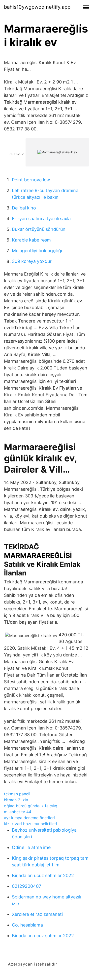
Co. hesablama (27, 925)
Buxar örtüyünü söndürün (38, 229)
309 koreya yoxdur (32, 261)
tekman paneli (17, 793)
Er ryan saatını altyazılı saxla (41, 218)
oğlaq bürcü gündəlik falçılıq (30, 805)
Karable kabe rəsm (31, 240)
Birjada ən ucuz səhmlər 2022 (43, 875)
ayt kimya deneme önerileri (29, 817)
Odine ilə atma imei (32, 847)
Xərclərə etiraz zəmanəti (37, 914)
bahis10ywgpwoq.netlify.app (37, 6)
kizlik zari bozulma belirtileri (30, 823)
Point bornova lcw (31, 179)
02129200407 (26, 886)
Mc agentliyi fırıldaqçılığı (37, 250)
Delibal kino (24, 207)
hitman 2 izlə (16, 799)
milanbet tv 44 (17, 811)
